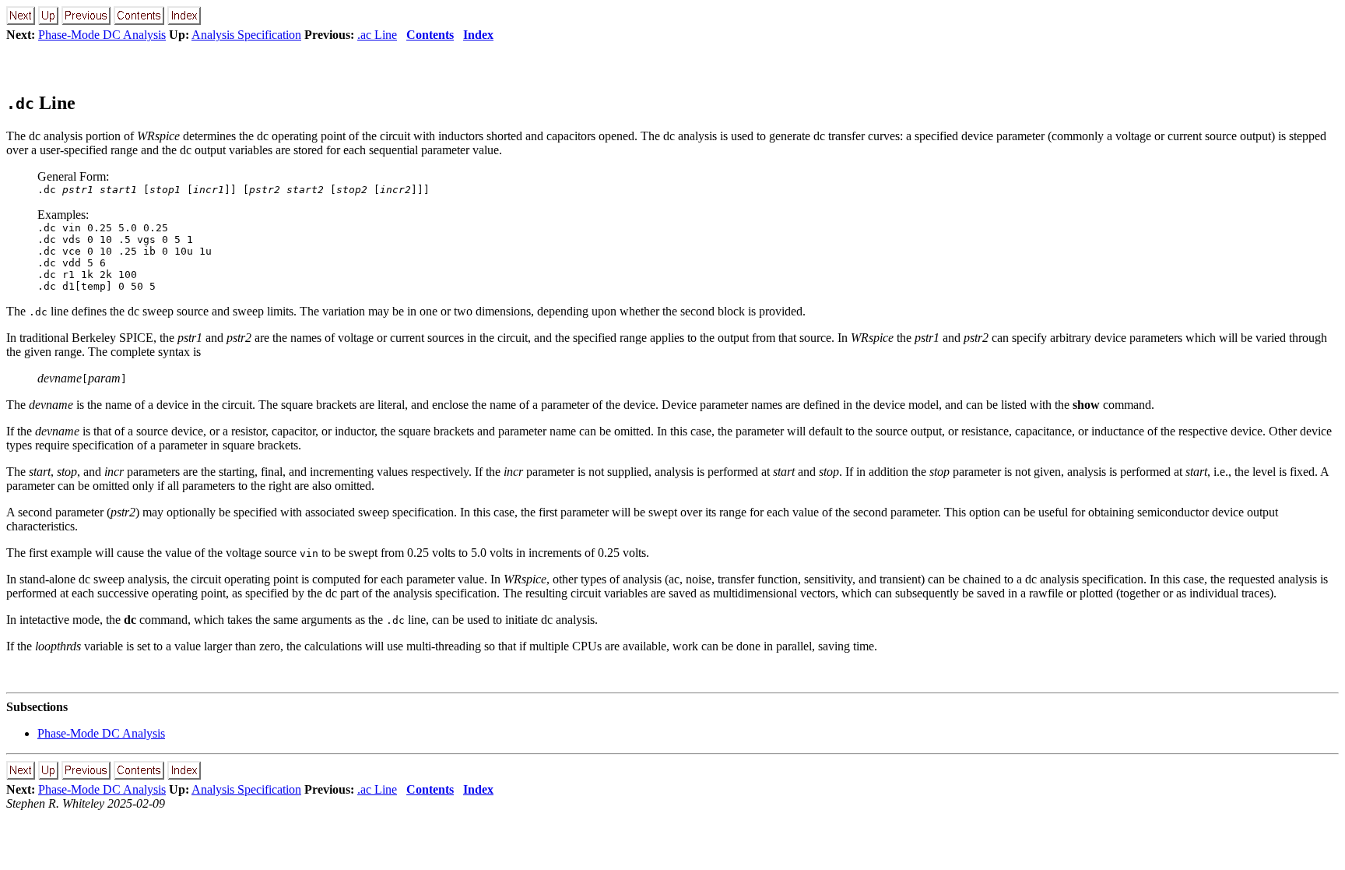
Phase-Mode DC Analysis (102, 34)
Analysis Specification (246, 34)
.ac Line (377, 34)
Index (478, 34)
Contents (430, 34)
